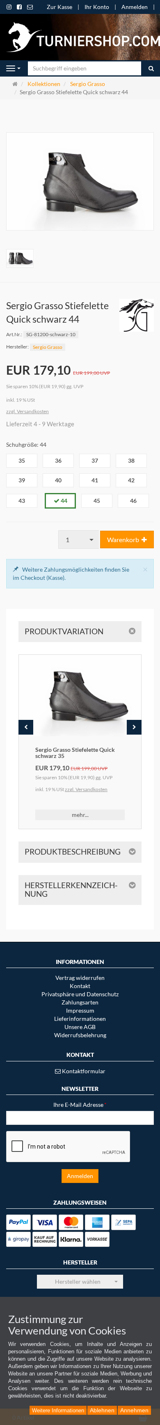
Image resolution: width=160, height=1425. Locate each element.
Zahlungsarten (80, 1002)
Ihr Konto (97, 6)
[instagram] (9, 7)
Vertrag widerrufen (80, 977)
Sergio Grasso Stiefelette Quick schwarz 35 (75, 752)
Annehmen (134, 1410)
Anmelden (134, 6)
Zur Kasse (59, 6)
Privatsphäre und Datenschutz (80, 994)
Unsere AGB (80, 1026)
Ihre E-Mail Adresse (79, 1104)
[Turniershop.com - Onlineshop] (80, 36)
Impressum (80, 1010)
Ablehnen (102, 1410)
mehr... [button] (80, 814)
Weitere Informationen (58, 1410)
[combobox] (79, 539)
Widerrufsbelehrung (80, 1034)
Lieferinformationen (80, 1018)
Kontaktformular (83, 1071)
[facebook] (19, 7)
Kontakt (80, 985)
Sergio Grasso (47, 347)
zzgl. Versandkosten (27, 411)
